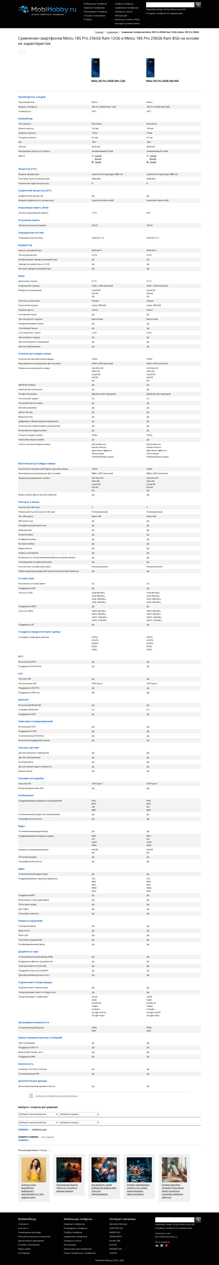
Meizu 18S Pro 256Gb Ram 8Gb (162, 80)
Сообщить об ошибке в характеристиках (56, 1095)
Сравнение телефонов (126, 7)
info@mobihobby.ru (167, 1236)
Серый (98, 155)
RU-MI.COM (115, 1240)
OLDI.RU (113, 1253)
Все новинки (48, 1137)
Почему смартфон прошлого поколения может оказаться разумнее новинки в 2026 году (173, 1191)
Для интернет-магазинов (31, 1240)
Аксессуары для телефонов (78, 1248)
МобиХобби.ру (27, 1219)
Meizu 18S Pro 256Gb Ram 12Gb (108, 80)
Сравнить (23, 1129)
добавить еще (39, 1129)
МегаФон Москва (118, 1224)
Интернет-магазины (122, 1219)
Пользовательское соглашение (34, 1236)
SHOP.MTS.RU (116, 1228)
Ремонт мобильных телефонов (80, 1253)
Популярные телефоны (96, 11)
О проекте (23, 1224)
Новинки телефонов (94, 7)
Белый (98, 158)
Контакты (23, 1228)
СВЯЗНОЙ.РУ (116, 1236)
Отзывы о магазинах (94, 15)
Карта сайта (24, 1248)
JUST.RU (113, 1244)
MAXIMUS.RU (116, 1248)
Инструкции (121, 15)
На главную (24, 1253)
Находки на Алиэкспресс (127, 23)
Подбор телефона (124, 3)
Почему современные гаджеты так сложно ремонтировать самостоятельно (138, 1189)
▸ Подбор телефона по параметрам (164, 13)
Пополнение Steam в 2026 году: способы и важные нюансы (67, 1187)
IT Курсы (88, 19)
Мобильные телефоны (95, 3)
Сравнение (112, 32)
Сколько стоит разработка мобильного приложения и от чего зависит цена (32, 1191)
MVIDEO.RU (115, 1232)
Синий (98, 162)
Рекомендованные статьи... (34, 1150)
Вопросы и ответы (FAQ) (127, 19)
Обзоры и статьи (123, 11)
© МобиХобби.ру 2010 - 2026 (109, 1260)
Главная (99, 32)
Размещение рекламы (29, 1232)
